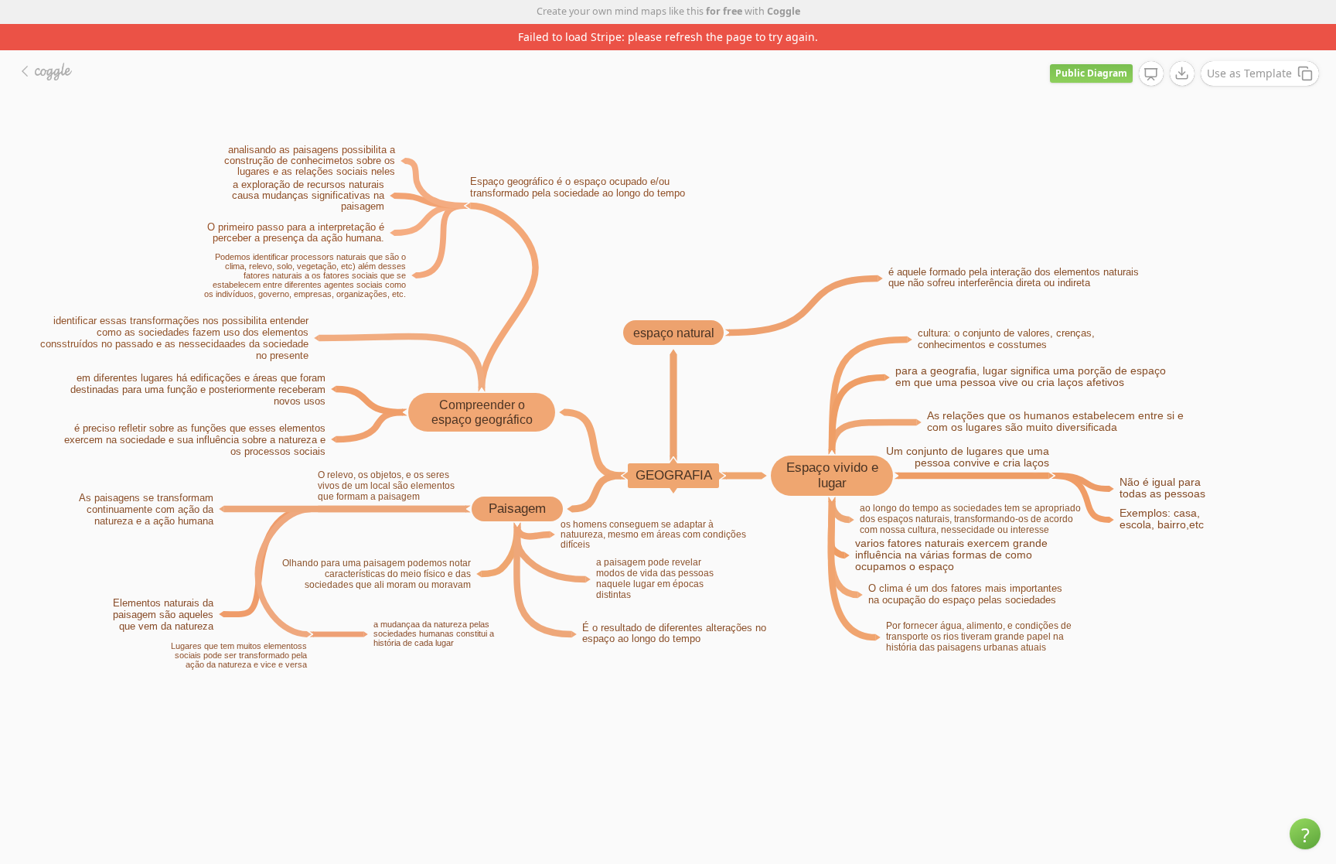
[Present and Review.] (1151, 74)
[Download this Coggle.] (1182, 73)
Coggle (783, 11)
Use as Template (1249, 73)
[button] (1305, 833)
